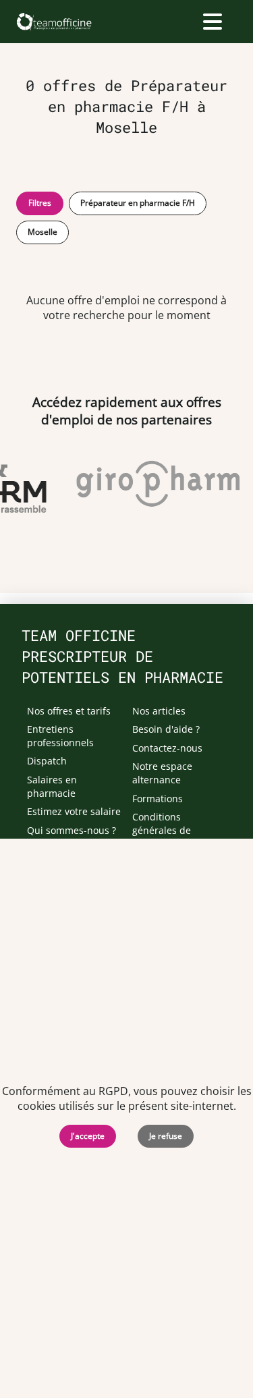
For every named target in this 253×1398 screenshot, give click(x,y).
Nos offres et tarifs (69, 710)
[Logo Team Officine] (54, 21)
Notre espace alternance (162, 773)
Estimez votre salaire (74, 811)
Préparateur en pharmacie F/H (137, 202)
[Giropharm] (156, 484)
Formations (157, 798)
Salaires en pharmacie (52, 786)
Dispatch (47, 760)
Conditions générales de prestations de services (165, 836)
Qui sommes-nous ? (71, 830)
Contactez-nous (167, 748)
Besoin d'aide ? (166, 729)
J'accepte (88, 1136)
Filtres (39, 202)
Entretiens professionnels (60, 736)
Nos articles (159, 710)
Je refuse (165, 1136)
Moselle (42, 231)
